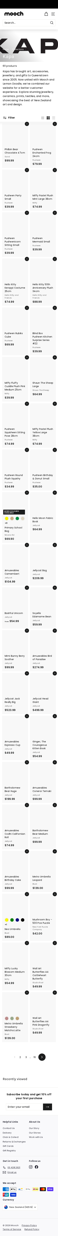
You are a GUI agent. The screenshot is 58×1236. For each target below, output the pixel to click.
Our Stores (35, 1132)
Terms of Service (12, 1229)
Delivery (7, 1132)
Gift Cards (8, 1146)
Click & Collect (11, 1137)
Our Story (34, 1128)
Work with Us (36, 1137)
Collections (18, 49)
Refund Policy (31, 1229)
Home (6, 49)
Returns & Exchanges (14, 1141)
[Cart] (46, 14)
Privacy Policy (29, 1225)
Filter (11, 117)
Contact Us (9, 1128)
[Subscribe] (47, 1107)
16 (35, 1057)
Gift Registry (9, 1150)
